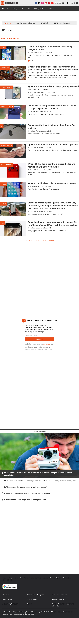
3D (22, 8)
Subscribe (58, 3)
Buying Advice (39, 8)
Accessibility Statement (10, 604)
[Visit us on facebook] (36, 3)
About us (5, 595)
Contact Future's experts (35, 595)
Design (15, 8)
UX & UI (3, 47)
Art (8, 8)
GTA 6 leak (44, 23)
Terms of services (45, 343)
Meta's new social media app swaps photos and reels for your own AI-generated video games (40, 481)
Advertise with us (58, 599)
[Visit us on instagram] (42, 3)
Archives (51, 241)
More (50, 8)
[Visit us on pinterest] (49, 3)
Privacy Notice (47, 344)
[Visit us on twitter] (39, 3)
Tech (28, 8)
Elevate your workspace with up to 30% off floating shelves (27, 493)
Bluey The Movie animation (25, 23)
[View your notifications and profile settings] (67, 3)
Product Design (6, 87)
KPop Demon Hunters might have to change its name (25, 500)
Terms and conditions (59, 595)
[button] (74, 3)
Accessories (5, 68)
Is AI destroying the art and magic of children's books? (25, 487)
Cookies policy (32, 599)
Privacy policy (7, 599)
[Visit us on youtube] (46, 3)
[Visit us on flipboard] (52, 3)
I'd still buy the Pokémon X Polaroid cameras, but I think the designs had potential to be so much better (39, 474)
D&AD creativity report (62, 23)
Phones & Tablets (7, 107)
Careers (30, 604)
